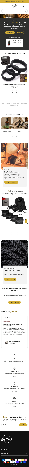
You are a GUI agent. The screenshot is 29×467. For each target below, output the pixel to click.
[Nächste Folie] (24, 43)
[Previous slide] (12, 136)
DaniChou (16, 464)
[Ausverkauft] (26, 80)
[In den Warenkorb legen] (26, 222)
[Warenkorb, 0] (26, 6)
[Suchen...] (25, 11)
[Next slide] (16, 92)
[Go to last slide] (12, 92)
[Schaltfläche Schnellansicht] (26, 78)
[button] (2, 6)
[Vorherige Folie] (5, 43)
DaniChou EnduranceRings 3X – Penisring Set (14, 84)
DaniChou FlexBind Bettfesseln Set (14, 226)
